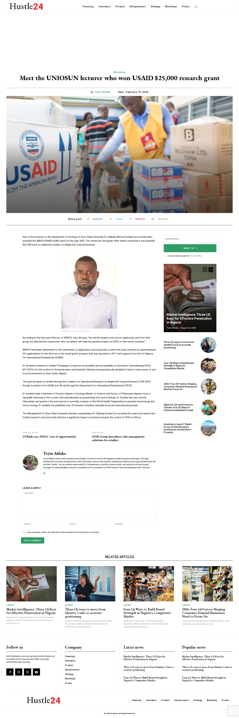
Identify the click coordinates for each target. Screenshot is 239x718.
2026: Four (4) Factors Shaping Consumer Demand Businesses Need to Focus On (180, 387)
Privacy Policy (196, 256)
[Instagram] (18, 672)
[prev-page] (205, 269)
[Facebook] (9, 672)
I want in (188, 248)
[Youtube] (36, 672)
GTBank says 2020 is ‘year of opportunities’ (50, 436)
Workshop (119, 72)
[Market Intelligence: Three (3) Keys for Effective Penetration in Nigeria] (190, 298)
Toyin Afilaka (102, 92)
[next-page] (210, 269)
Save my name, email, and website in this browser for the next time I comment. (63, 532)
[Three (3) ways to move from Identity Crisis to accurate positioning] (208, 345)
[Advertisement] (119, 37)
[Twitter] (44, 472)
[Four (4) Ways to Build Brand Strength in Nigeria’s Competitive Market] (208, 366)
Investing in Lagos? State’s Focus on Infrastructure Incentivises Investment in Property (178, 428)
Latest (10, 605)
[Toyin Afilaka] (30, 462)
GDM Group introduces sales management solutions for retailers (118, 438)
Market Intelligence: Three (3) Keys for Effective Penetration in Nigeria (189, 318)
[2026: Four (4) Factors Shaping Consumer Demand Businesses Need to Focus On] (208, 386)
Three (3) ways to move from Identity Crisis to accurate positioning (179, 345)
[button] (196, 6)
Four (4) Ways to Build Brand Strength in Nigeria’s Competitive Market (179, 366)
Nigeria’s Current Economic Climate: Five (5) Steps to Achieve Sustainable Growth (178, 407)
